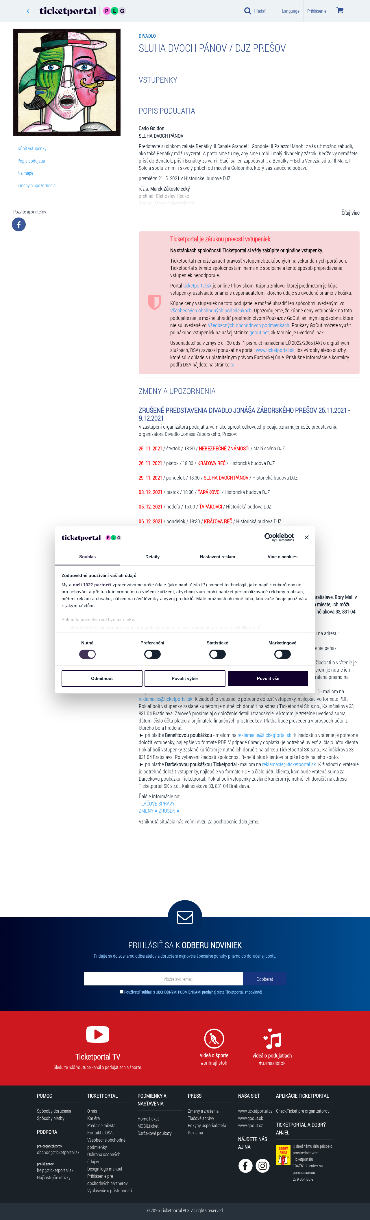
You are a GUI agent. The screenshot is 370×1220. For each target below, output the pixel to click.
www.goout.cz (250, 1125)
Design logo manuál (104, 1169)
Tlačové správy (201, 1118)
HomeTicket (148, 1119)
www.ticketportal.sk (275, 350)
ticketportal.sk (197, 285)
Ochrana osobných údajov (104, 1157)
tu (232, 364)
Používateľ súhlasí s (193, 992)
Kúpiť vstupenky (32, 148)
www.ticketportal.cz (254, 1111)
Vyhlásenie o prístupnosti (109, 1190)
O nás (92, 1111)
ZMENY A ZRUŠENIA (159, 811)
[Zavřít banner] (307, 537)
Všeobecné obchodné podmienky (106, 1143)
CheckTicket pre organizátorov (303, 1111)
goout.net (259, 332)
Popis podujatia (31, 161)
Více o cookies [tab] (282, 556)
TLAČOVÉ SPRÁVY (157, 803)
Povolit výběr (185, 678)
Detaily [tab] (152, 556)
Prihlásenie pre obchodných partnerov (107, 1179)
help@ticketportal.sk (55, 1170)
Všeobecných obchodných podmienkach (211, 310)
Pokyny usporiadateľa (207, 1125)
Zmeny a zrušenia (203, 1111)
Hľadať (260, 11)
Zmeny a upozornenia (37, 185)
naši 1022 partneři (92, 584)
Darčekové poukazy (155, 1133)
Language (290, 11)
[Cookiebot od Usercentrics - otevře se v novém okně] (268, 537)
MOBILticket (148, 1126)
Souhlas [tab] (87, 556)
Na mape (25, 173)
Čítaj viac (351, 212)
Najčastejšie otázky (54, 1177)
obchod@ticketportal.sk (58, 1152)
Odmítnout (102, 678)
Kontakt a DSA (100, 1132)
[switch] (152, 654)
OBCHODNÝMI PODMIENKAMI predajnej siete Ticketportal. (200, 992)
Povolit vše (268, 678)
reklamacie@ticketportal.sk (166, 699)
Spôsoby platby (50, 1118)
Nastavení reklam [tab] (217, 556)
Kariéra (93, 1118)
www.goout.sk (250, 1118)
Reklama (195, 1132)
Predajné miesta (101, 1125)
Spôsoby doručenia (54, 1111)
